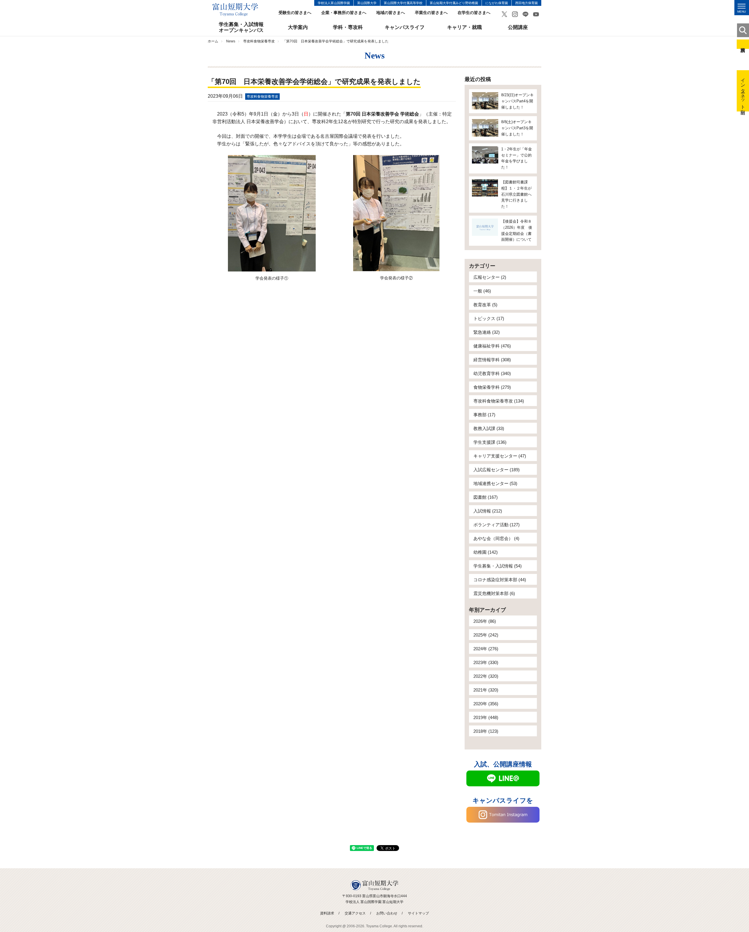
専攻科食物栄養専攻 (259, 41)
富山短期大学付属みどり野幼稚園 (454, 3)
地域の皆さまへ (390, 13)
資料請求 (743, 44)
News (230, 41)
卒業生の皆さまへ (431, 13)
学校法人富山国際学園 (334, 3)
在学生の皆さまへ (474, 13)
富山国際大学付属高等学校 (403, 3)
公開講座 (518, 27)
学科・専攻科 (348, 27)
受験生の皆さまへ (295, 13)
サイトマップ (418, 913)
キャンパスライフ (405, 27)
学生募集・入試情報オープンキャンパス (241, 27)
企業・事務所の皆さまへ (343, 13)
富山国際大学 (367, 3)
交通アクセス (355, 913)
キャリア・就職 (464, 27)
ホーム (213, 41)
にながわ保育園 (496, 3)
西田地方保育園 (526, 3)
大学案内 (298, 27)
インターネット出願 (743, 91)
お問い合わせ (386, 913)
